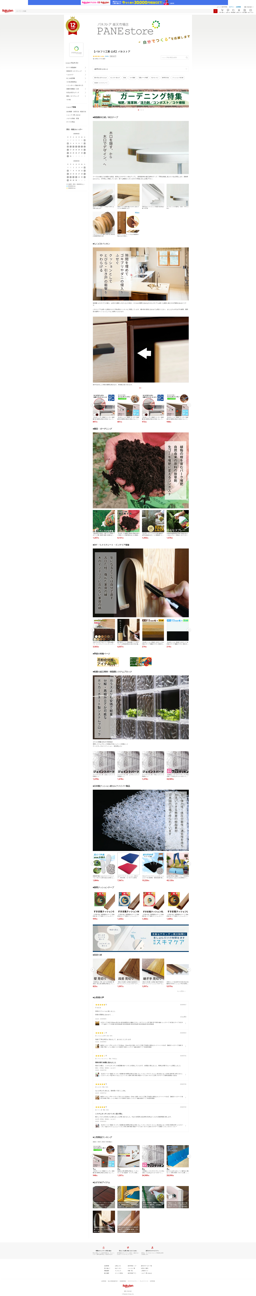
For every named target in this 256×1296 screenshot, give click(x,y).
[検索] (216, 11)
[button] (249, 7)
